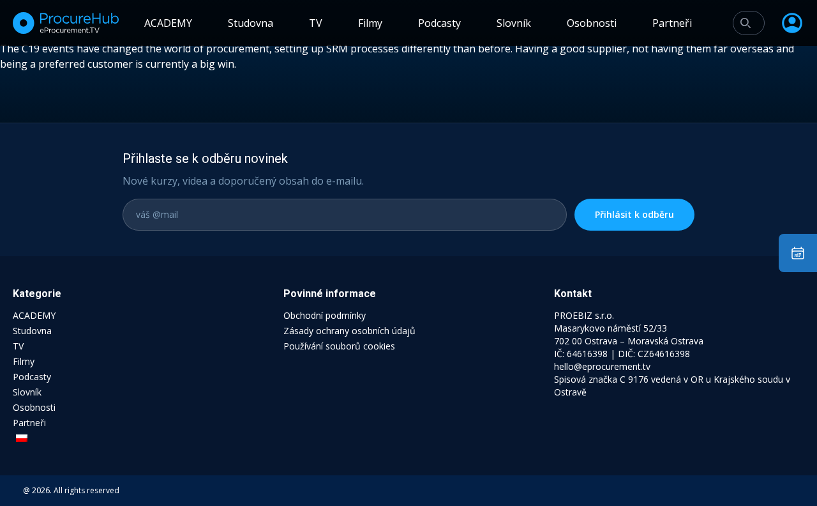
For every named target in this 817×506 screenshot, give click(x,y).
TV (315, 23)
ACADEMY (168, 23)
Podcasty (439, 23)
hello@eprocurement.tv (602, 366)
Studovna (250, 23)
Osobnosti (592, 23)
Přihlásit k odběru (634, 214)
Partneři (672, 23)
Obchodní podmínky (324, 315)
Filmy (370, 23)
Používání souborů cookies (339, 346)
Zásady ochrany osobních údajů (349, 331)
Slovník (514, 23)
